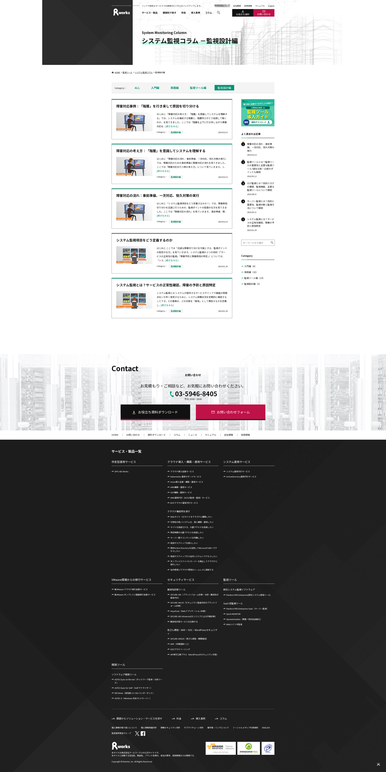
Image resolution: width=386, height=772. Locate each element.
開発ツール (118, 665)
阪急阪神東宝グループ (121, 733)
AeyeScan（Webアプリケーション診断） (188, 611)
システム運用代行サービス (238, 471)
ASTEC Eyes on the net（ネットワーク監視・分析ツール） (138, 681)
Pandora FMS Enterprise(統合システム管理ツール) (248, 594)
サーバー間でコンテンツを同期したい (187, 537)
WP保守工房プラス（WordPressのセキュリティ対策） (194, 654)
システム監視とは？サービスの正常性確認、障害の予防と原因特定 (166, 284)
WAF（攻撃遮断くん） (180, 644)
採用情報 (248, 5)
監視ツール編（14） (254, 278)
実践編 (175, 88)
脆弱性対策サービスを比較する (184, 621)
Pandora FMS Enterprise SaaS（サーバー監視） (247, 608)
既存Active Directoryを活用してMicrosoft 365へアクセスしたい (193, 550)
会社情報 (228, 434)
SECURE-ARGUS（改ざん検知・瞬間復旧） (189, 638)
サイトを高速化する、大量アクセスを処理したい (191, 527)
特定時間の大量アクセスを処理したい (187, 532)
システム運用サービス (236, 462)
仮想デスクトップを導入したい (184, 543)
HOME (117, 72)
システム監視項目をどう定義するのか (144, 240)
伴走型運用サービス (124, 462)
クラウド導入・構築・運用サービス (189, 462)
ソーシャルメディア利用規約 (245, 727)
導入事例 (195, 12)
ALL (137, 88)
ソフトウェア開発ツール (124, 674)
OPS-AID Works (121, 471)
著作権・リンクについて (218, 727)
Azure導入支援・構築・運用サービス (186, 481)
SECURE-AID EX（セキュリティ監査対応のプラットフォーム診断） (193, 604)
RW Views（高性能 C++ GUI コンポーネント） (135, 693)
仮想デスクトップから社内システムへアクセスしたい (193, 556)
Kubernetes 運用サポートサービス (185, 476)
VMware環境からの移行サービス (131, 580)
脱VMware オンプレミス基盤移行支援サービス (135, 594)
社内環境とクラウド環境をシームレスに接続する (192, 569)
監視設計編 (224, 88)
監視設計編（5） (252, 283)
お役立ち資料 (243, 14)
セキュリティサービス (180, 580)
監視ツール (127, 72)
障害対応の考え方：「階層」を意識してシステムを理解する (161, 150)
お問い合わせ (264, 14)
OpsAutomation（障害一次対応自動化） (244, 619)
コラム (208, 12)
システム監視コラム (144, 72)
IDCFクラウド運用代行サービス (184, 502)
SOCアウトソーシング (180, 649)
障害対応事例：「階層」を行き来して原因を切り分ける (157, 106)
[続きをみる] (171, 126)
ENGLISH (266, 727)
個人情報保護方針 (149, 727)
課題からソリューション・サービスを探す (139, 718)
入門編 (155, 88)
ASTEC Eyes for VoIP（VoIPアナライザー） (133, 687)
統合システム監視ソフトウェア (239, 589)
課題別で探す (169, 12)
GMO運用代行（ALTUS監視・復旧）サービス (190, 497)
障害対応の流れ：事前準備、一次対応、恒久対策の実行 (157, 195)
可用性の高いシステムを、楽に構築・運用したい (192, 522)
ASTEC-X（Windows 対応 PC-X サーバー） (133, 698)
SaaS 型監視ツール (233, 603)
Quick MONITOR (233, 613)
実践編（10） (251, 272)
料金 (183, 12)
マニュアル (260, 5)
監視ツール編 (198, 88)
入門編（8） (250, 266)
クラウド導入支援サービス (182, 471)
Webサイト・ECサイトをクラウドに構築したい (191, 516)
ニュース (192, 434)
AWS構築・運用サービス (181, 487)
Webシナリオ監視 (234, 624)
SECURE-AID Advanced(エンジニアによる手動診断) (192, 616)
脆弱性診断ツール (176, 589)
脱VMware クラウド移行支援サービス (131, 589)
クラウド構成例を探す (178, 511)
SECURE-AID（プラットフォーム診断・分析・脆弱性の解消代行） (194, 596)
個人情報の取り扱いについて (124, 727)
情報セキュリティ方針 (170, 727)
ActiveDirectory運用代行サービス (241, 476)
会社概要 (237, 5)
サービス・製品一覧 (126, 451)
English (271, 5)
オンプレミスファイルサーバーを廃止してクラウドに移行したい (193, 563)
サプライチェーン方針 (193, 727)
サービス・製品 (150, 12)
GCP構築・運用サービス (181, 492)
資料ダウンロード (157, 434)
